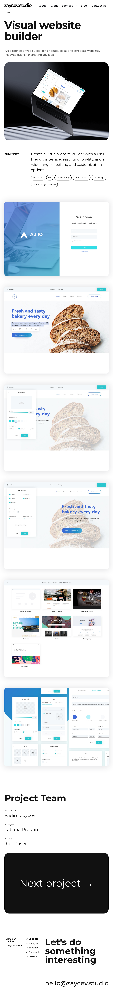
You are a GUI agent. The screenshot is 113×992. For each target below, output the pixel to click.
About (42, 5)
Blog (84, 5)
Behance (33, 947)
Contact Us (99, 5)
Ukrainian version (11, 940)
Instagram (34, 943)
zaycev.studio (15, 945)
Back (9, 13)
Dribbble (33, 939)
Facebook (34, 952)
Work (54, 5)
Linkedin (33, 956)
